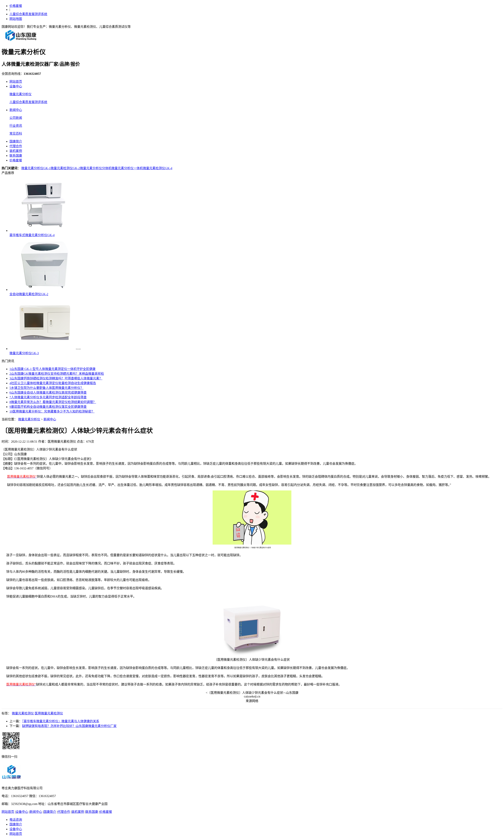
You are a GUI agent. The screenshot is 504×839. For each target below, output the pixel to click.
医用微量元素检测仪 (49, 713)
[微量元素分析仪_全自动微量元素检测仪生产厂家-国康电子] (21, 41)
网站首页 (15, 81)
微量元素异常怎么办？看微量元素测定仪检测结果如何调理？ (52, 402)
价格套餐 (15, 5)
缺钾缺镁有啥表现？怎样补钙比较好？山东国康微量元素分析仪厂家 (69, 726)
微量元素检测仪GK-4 (157, 168)
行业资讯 (15, 125)
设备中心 (15, 86)
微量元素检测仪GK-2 (65, 168)
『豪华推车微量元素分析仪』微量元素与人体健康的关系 (60, 721)
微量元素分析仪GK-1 (36, 168)
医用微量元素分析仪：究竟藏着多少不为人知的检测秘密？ (51, 411)
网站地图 (15, 18)
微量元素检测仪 (23, 713)
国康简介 (15, 141)
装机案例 (15, 151)
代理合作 (15, 146)
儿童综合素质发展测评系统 (28, 14)
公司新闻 (15, 117)
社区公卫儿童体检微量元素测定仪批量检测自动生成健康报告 (52, 383)
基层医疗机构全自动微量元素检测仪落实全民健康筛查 (48, 406)
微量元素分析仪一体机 (127, 168)
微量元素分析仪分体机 (95, 168)
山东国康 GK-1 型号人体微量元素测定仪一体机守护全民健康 (52, 369)
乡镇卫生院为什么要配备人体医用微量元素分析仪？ (46, 387)
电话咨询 (15, 819)
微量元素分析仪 (20, 94)
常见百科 (15, 133)
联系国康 (15, 155)
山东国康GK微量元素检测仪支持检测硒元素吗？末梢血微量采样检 (56, 373)
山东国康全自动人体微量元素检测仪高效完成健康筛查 (48, 392)
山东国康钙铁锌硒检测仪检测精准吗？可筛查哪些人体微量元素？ (55, 378)
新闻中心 (15, 110)
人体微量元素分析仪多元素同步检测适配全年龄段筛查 (48, 397)
